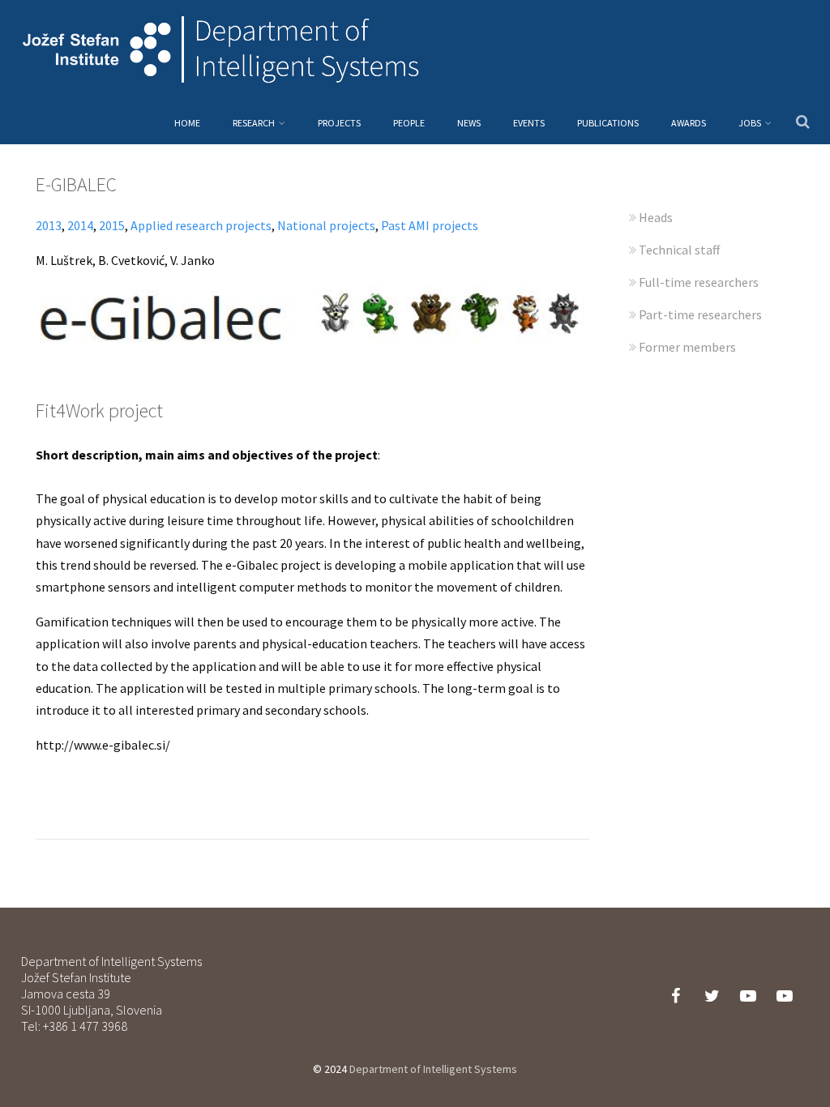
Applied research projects (201, 225)
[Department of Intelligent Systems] (223, 94)
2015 (112, 225)
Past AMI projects (429, 225)
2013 (49, 225)
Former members (687, 347)
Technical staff (679, 249)
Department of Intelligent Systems (433, 1069)
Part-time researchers (700, 314)
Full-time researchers (699, 282)
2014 (80, 225)
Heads (656, 217)
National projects (326, 225)
